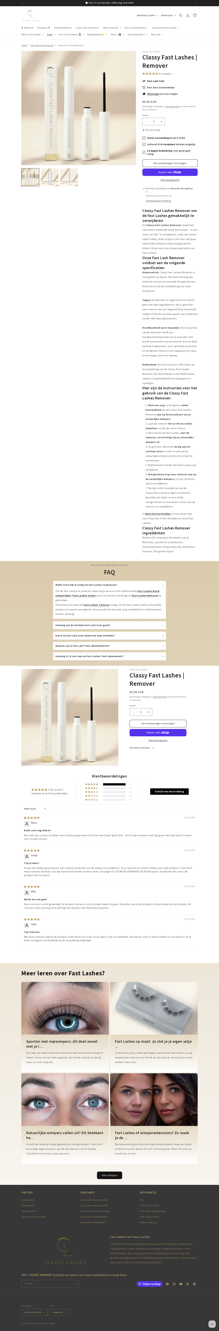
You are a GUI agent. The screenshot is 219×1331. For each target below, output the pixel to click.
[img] (32, 817)
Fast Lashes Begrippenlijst (153, 1211)
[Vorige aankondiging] (22, 3)
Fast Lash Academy (149, 1205)
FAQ (142, 1199)
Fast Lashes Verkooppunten (94, 1205)
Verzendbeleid (28, 1211)
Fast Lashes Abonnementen (94, 1199)
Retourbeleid (27, 1205)
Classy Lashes (33, 1324)
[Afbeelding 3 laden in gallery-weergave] (69, 177)
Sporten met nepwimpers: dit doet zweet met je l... (62, 1044)
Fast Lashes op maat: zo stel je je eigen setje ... (153, 1044)
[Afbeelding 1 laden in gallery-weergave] (30, 177)
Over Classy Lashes (149, 1216)
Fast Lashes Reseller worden (94, 1211)
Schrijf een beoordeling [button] (169, 791)
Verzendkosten (172, 106)
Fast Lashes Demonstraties (93, 1216)
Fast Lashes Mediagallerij (92, 1222)
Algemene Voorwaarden (33, 1216)
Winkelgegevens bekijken (158, 200)
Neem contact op (148, 1222)
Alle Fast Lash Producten (42, 45)
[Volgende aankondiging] (196, 3)
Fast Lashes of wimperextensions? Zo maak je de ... (152, 1135)
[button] (111, 27)
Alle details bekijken (140, 747)
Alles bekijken (109, 1175)
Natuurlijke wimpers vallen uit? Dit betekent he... (64, 1135)
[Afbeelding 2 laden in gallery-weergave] (50, 177)
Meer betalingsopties (170, 180)
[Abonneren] (75, 1283)
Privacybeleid (28, 1199)
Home (24, 45)
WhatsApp (153, 93)
